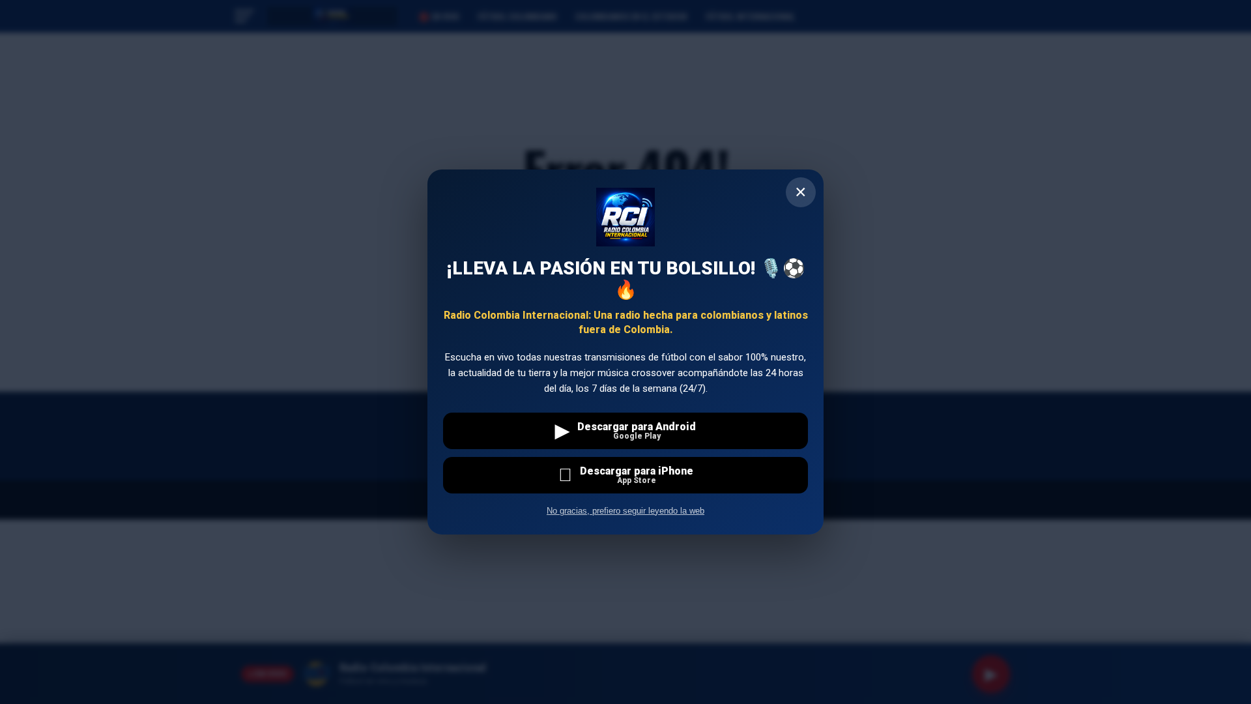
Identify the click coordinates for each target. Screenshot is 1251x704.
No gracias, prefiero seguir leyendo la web (625, 511)
